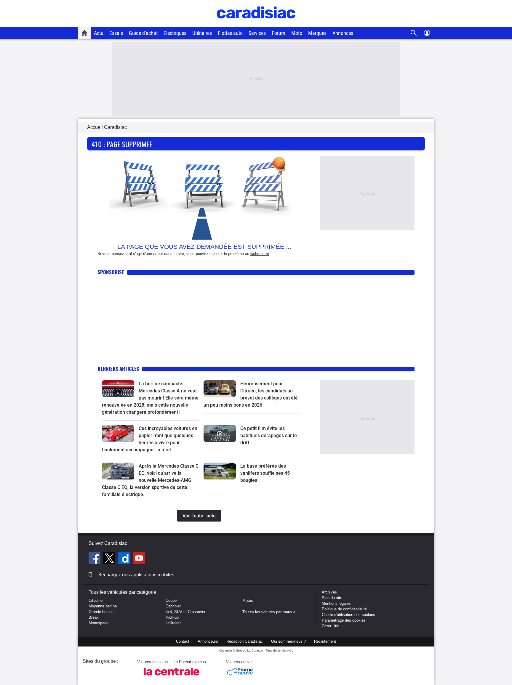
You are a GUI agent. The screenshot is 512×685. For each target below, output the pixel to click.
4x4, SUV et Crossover (185, 611)
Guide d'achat (143, 33)
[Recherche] (413, 33)
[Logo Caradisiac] (256, 24)
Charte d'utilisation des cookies (348, 614)
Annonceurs (208, 641)
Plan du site (332, 598)
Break (94, 617)
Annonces (342, 33)
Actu (98, 33)
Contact (182, 641)
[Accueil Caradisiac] (84, 33)
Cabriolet (173, 606)
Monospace (98, 623)
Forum (278, 33)
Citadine (96, 600)
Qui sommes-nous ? (288, 641)
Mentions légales (336, 603)
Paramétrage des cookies (344, 620)
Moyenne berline (103, 606)
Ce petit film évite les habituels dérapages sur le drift (268, 435)
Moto (296, 33)
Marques (317, 33)
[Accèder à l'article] (118, 388)
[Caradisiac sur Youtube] (139, 559)
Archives (329, 592)
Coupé (171, 600)
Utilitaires (202, 33)
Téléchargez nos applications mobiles (134, 574)
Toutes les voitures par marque (268, 612)
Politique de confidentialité (344, 609)
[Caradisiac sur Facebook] (95, 559)
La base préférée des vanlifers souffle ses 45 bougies (265, 473)
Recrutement (325, 641)
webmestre (259, 253)
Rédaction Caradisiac (244, 641)
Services (257, 33)
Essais (116, 33)
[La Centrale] (171, 677)
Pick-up (172, 617)
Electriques (175, 33)
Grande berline (101, 611)
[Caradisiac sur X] (110, 559)
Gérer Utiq (330, 626)
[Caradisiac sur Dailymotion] (125, 559)
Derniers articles (118, 368)
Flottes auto (230, 33)
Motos (247, 600)
